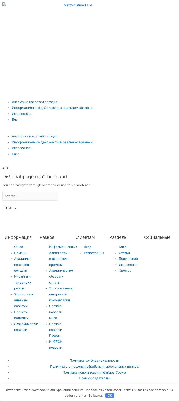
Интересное (21, 114)
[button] (89, 130)
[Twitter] (150, 250)
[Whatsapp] (165, 8)
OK (110, 395)
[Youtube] (127, 21)
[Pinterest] (140, 21)
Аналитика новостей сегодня (35, 102)
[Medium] (71, 220)
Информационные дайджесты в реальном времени (52, 108)
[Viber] (109, 220)
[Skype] (96, 220)
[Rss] (121, 220)
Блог (15, 119)
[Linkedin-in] (84, 220)
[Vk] (140, 8)
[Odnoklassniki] (152, 8)
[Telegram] (127, 8)
